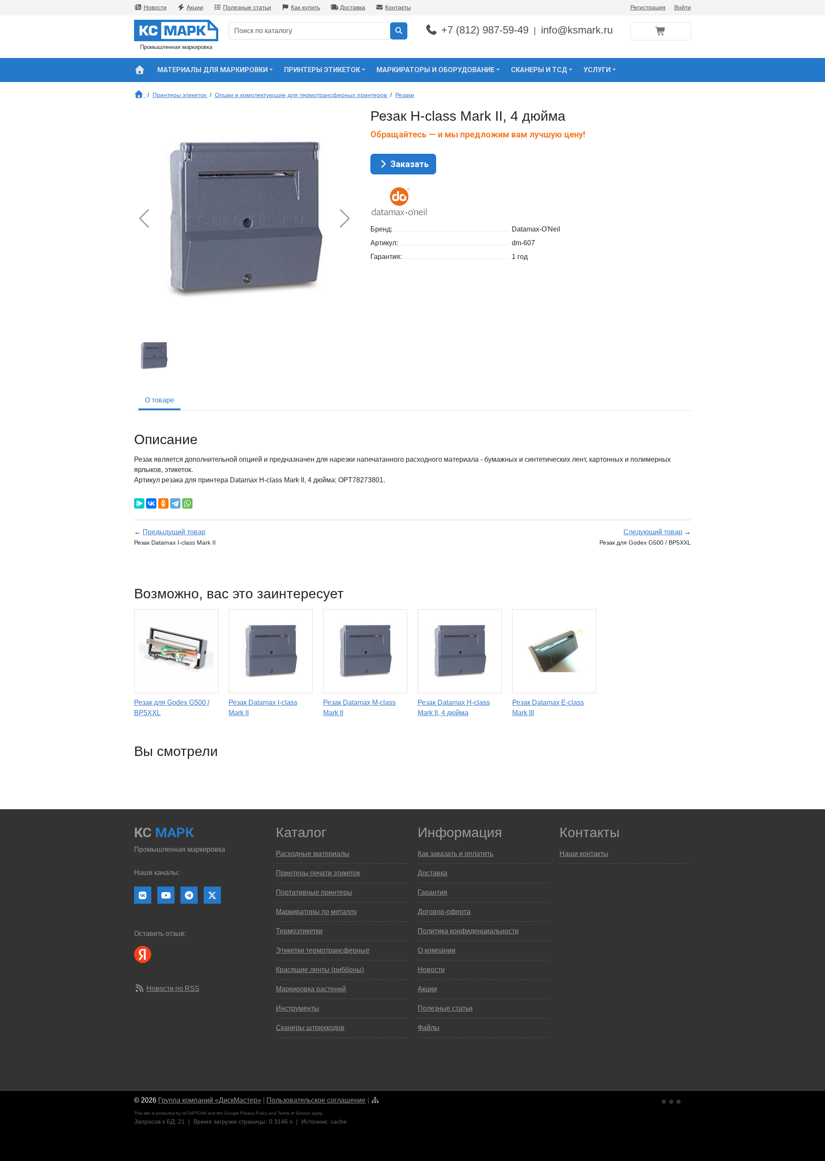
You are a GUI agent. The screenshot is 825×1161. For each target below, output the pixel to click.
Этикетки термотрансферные (323, 950)
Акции (194, 7)
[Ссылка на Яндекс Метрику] (672, 1101)
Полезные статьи (247, 7)
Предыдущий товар (174, 532)
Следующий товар (652, 532)
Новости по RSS (173, 988)
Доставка (352, 7)
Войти (682, 7)
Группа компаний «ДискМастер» (209, 1100)
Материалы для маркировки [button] (212, 70)
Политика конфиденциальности (468, 931)
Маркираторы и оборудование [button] (435, 70)
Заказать (408, 164)
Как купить (305, 7)
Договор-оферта (444, 911)
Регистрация (648, 7)
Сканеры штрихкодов (310, 1027)
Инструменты (297, 1008)
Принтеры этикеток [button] (322, 70)
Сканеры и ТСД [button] (539, 70)
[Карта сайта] (375, 1100)
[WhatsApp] (187, 503)
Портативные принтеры (314, 892)
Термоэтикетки (299, 931)
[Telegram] (175, 503)
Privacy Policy (253, 1113)
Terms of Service (294, 1113)
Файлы (429, 1027)
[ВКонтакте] (151, 503)
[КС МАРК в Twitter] (212, 895)
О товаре (159, 400)
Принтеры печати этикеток (318, 873)
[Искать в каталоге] (398, 31)
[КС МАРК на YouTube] (165, 895)
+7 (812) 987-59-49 (485, 30)
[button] (345, 218)
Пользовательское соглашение (316, 1100)
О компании (436, 950)
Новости (155, 7)
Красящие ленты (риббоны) (320, 969)
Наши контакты (583, 853)
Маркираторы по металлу (316, 911)
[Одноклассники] (163, 503)
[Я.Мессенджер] (139, 503)
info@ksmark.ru (577, 30)
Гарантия (432, 892)
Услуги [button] (597, 70)
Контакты (398, 7)
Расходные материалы (312, 853)
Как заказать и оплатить (455, 853)
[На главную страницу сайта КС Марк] (139, 70)
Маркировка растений (311, 989)
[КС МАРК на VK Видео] (142, 895)
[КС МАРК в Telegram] (189, 895)
